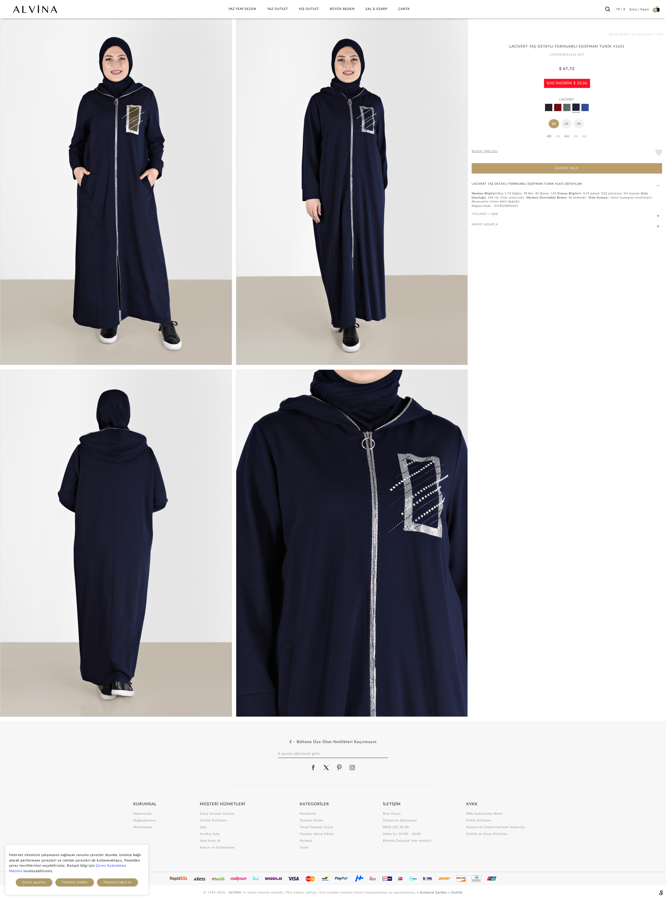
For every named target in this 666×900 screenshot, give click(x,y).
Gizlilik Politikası (213, 820)
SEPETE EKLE (566, 168)
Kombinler (308, 813)
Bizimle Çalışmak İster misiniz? (407, 840)
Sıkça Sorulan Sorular (217, 813)
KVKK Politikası (478, 820)
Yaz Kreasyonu (642, 34)
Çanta (404, 8)
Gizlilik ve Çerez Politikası (487, 833)
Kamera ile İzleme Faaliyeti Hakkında (495, 827)
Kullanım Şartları (434, 892)
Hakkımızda (142, 813)
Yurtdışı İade (210, 833)
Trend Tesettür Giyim (316, 827)
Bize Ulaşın (392, 813)
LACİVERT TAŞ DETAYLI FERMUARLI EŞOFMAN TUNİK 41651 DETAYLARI (527, 183)
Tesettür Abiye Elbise (317, 833)
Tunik (304, 847)
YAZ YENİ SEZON (242, 8)
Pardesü (306, 840)
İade (203, 827)
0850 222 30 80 (396, 827)
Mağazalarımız (144, 820)
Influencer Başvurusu (400, 820)
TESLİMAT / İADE (485, 214)
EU (554, 123)
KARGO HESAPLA (485, 224)
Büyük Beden (342, 8)
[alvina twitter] (326, 767)
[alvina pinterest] (339, 767)
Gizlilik (457, 892)
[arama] (608, 8)
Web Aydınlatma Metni (484, 813)
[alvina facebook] (313, 767)
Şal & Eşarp (376, 8)
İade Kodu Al (210, 840)
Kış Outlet (309, 8)
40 (549, 136)
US (566, 123)
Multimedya (142, 827)
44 (567, 136)
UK (579, 123)
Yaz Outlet (277, 8)
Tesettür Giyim (311, 820)
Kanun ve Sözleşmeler (217, 847)
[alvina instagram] (353, 767)
